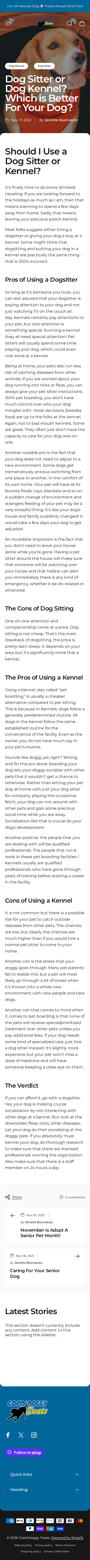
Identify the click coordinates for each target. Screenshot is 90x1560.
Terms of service (65, 1545)
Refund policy (23, 1545)
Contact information (57, 1551)
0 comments (75, 1197)
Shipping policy (31, 1551)
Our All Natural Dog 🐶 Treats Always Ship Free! (45, 6)
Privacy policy (43, 1545)
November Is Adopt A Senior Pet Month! (44, 1233)
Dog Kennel (16, 66)
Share (17, 1197)
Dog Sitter (44, 66)
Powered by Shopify (67, 1538)
